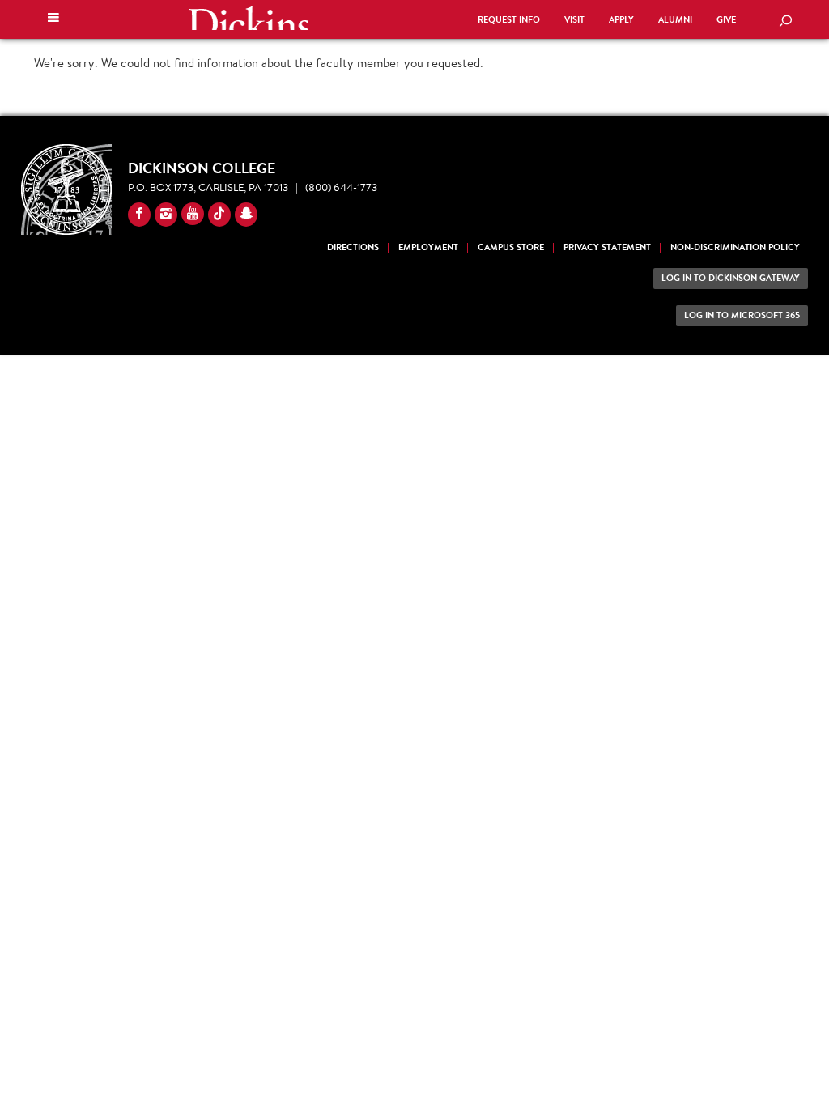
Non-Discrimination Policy (735, 247)
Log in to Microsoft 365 (742, 315)
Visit (574, 20)
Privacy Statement (607, 247)
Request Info (509, 20)
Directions (353, 247)
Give (726, 20)
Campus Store (511, 247)
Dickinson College (248, 18)
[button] (53, 19)
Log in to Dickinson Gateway (730, 278)
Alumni (675, 20)
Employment (428, 247)
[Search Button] (785, 21)
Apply (621, 20)
